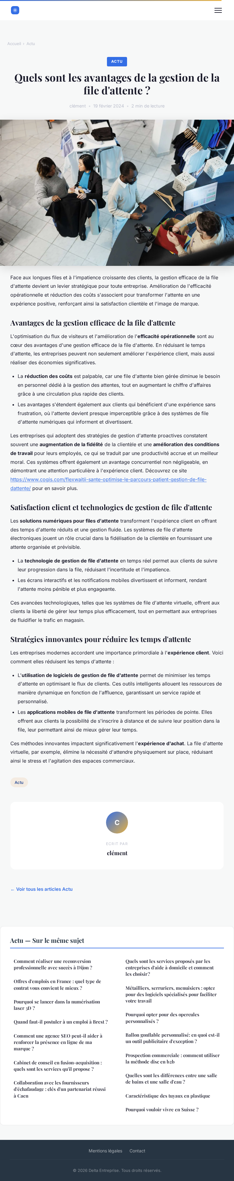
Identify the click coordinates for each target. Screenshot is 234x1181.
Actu (31, 43)
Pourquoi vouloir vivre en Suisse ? (162, 1109)
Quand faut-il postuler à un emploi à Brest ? (61, 1022)
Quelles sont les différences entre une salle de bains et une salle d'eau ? (171, 1078)
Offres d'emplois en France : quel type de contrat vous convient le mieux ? (57, 984)
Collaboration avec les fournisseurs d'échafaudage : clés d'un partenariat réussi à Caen (60, 1089)
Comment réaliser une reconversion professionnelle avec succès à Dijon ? (53, 964)
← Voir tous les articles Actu (41, 889)
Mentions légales (105, 1150)
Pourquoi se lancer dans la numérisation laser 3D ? (57, 1005)
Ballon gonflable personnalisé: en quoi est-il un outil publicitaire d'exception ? (173, 1038)
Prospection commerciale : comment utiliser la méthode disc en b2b (173, 1058)
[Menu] (218, 10)
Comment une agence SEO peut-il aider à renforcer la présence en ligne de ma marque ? (58, 1042)
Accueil (14, 43)
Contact (137, 1150)
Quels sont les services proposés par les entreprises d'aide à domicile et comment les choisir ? (170, 967)
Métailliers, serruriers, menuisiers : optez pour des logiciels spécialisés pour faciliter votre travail (171, 994)
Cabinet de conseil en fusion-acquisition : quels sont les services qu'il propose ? (58, 1065)
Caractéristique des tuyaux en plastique (168, 1096)
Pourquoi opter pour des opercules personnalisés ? (162, 1017)
